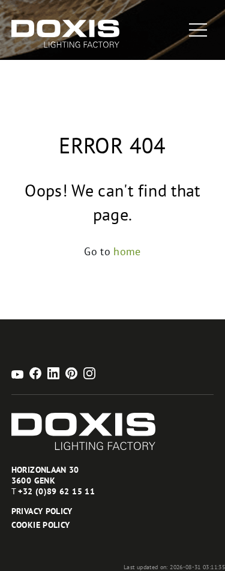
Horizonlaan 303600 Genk (45, 475)
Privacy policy (42, 511)
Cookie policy (40, 524)
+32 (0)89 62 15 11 (56, 491)
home (126, 251)
